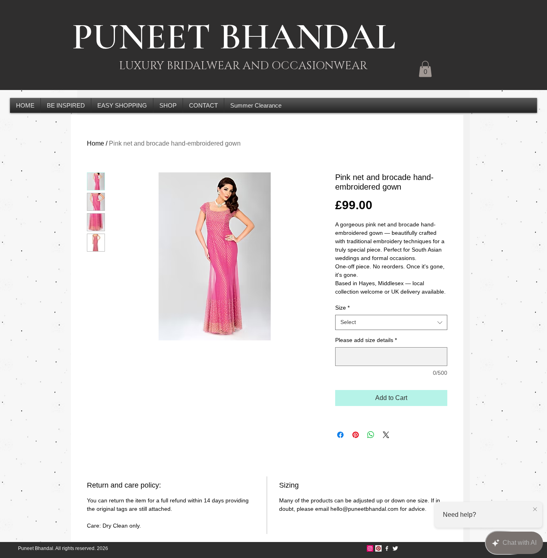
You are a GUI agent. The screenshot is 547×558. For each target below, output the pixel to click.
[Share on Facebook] (340, 435)
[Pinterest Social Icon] (378, 548)
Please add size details (366, 340)
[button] (425, 69)
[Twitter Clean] (395, 548)
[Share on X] (386, 435)
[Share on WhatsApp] (371, 435)
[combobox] (391, 322)
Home (95, 143)
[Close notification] (535, 509)
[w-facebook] (387, 548)
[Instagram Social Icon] (370, 548)
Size (342, 307)
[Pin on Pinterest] (355, 435)
